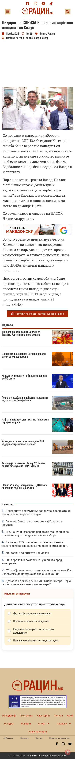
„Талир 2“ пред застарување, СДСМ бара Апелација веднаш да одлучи (24, 486)
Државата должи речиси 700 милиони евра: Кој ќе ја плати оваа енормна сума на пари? (37, 582)
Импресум (24, 738)
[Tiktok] (51, 3)
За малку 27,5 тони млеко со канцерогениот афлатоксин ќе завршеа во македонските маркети (35, 544)
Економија (26, 715)
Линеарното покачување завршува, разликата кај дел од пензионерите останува (36, 512)
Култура (8, 723)
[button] (7, 11)
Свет (70, 715)
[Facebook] (27, 3)
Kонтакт (39, 738)
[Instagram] (35, 3)
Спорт (41, 723)
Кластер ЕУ (43, 715)
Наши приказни (37, 731)
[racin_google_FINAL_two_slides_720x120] (37, 234)
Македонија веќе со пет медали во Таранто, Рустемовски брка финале (21, 333)
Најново (7, 324)
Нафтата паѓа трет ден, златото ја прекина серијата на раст (25, 420)
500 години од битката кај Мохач (27, 553)
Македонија (9, 715)
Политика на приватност (59, 738)
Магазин (26, 723)
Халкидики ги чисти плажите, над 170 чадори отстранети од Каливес (23, 442)
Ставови (62, 723)
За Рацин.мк (8, 738)
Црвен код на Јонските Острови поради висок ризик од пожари (24, 355)
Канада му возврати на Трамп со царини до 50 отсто (24, 376)
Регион (51, 33)
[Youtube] (43, 3)
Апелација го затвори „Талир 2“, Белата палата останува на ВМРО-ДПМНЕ (23, 464)
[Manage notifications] (67, 752)
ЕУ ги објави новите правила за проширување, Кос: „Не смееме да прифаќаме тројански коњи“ (37, 572)
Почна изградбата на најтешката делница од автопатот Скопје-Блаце (25, 398)
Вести (43, 33)
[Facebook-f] (56, 743)
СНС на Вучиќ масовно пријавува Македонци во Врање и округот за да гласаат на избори (35, 533)
